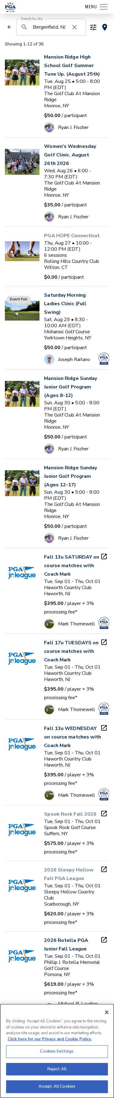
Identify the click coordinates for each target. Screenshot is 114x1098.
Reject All (57, 1069)
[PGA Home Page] (10, 7)
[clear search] (74, 27)
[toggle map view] (105, 27)
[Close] (106, 1012)
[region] (57, 1051)
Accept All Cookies (57, 1086)
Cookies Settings (57, 1051)
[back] (9, 27)
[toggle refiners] (93, 27)
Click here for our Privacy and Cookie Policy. (50, 1039)
